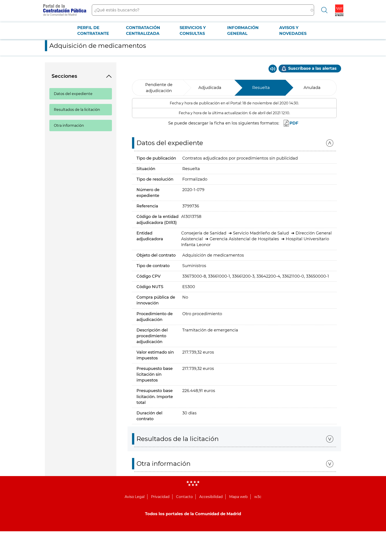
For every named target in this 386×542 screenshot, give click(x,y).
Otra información (69, 125)
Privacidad (160, 497)
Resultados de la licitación (77, 110)
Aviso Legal (135, 497)
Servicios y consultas (193, 30)
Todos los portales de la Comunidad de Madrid (193, 513)
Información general (243, 30)
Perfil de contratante (93, 30)
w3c (257, 497)
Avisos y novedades (292, 30)
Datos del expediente (73, 94)
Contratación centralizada (143, 30)
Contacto (184, 497)
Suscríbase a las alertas (312, 68)
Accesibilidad (211, 497)
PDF (294, 123)
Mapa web (238, 497)
